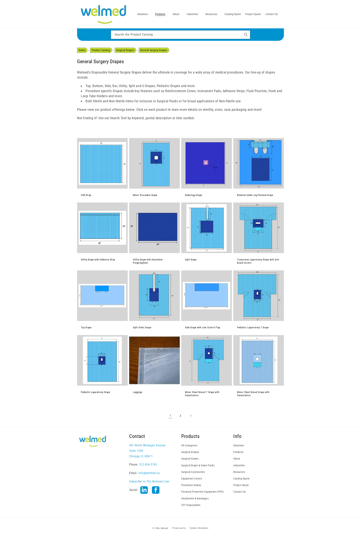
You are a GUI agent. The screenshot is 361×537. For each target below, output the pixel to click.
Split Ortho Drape (142, 327)
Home (82, 50)
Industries (239, 465)
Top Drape (86, 327)
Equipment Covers (191, 478)
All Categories (189, 445)
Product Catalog (101, 50)
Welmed (164, 528)
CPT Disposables (190, 504)
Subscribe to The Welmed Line (149, 481)
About (236, 458)
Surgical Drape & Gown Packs (198, 465)
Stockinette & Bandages (195, 498)
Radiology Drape (193, 195)
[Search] (246, 34)
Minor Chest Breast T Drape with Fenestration (202, 394)
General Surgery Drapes (153, 50)
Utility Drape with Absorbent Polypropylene (148, 261)
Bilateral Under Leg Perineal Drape (255, 195)
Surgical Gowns (190, 458)
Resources (239, 471)
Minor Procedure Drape (145, 195)
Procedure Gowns (191, 485)
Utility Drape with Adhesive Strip (98, 259)
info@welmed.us (149, 473)
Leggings (137, 392)
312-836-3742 (148, 464)
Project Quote (241, 485)
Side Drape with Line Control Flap (202, 327)
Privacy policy (179, 528)
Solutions (238, 445)
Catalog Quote (241, 478)
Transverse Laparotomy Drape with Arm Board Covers (258, 261)
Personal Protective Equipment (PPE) (202, 491)
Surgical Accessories (193, 471)
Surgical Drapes (125, 50)
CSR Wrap (86, 195)
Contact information (199, 528)
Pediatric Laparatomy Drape (95, 392)
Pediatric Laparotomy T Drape (253, 327)
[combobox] (180, 34)
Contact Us (239, 491)
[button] (144, 14)
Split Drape (191, 259)
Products (238, 452)
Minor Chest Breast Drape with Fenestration (253, 394)
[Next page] (191, 416)
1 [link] (170, 415)
